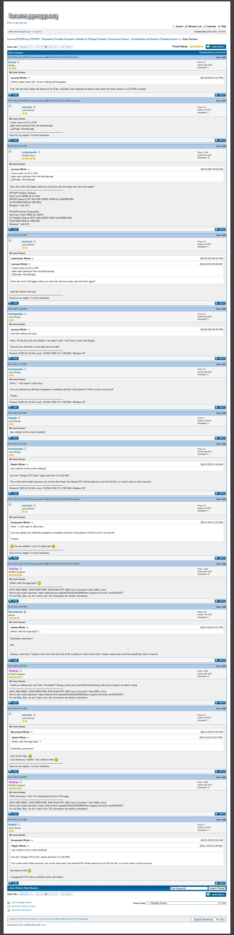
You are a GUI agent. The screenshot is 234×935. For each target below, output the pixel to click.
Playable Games (168, 39)
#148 (224, 709)
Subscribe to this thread (21, 910)
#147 (224, 666)
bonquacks (15, 313)
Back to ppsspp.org (17, 22)
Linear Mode (220, 52)
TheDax (75, 564)
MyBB (20, 925)
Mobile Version (67, 919)
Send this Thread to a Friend (23, 906)
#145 (224, 564)
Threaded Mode (206, 52)
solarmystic (29, 152)
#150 (224, 820)
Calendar (211, 26)
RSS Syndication (81, 919)
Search (179, 26)
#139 (224, 235)
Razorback (15, 611)
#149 (224, 777)
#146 (224, 607)
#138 (224, 146)
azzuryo (75, 101)
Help (223, 26)
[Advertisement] (121, 12)
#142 (224, 413)
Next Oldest (16, 888)
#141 (224, 364)
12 (55, 47)
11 (51, 47)
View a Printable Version (22, 902)
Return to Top (37, 919)
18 (62, 47)
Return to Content (52, 919)
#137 (224, 101)
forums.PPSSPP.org (18, 39)
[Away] (24, 612)
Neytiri (12, 418)
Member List (195, 26)
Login (28, 32)
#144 (224, 499)
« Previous (23, 47)
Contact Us (14, 919)
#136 (224, 57)
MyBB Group (40, 925)
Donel (74, 57)
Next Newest (30, 888)
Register (37, 32)
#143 (224, 444)
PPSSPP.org (25, 919)
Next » (69, 47)
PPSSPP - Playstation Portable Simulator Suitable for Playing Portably (68, 39)
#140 (224, 309)
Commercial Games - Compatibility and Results (133, 39)
